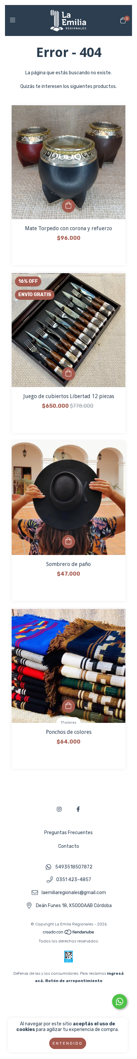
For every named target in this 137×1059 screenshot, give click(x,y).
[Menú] (14, 20)
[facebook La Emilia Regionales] (78, 809)
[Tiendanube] (68, 933)
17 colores (68, 723)
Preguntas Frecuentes (68, 832)
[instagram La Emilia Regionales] (59, 809)
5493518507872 (73, 867)
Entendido (68, 1043)
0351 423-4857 (73, 880)
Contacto (68, 846)
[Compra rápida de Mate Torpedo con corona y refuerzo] (68, 206)
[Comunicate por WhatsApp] (119, 1001)
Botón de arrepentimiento (73, 980)
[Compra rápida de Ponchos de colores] (68, 706)
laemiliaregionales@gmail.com (74, 892)
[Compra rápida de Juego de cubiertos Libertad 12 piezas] (68, 373)
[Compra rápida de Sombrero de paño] (68, 541)
